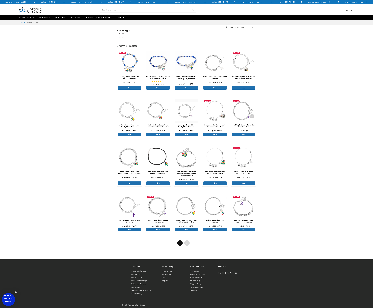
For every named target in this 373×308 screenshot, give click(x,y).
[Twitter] (220, 273)
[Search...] (193, 10)
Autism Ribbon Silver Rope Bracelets (215, 221)
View (129, 88)
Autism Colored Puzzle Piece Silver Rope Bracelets (186, 221)
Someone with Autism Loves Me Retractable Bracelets (215, 126)
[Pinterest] (230, 273)
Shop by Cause (136, 277)
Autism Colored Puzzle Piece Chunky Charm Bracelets (129, 126)
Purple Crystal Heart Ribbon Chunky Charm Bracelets (186, 126)
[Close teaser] (16, 292)
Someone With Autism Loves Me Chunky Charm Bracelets (243, 77)
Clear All (120, 37)
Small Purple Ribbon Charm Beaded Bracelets (158, 221)
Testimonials (135, 287)
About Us (193, 290)
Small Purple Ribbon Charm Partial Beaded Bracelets (243, 221)
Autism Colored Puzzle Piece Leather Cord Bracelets (158, 172)
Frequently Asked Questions (141, 290)
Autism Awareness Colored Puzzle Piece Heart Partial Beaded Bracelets (186, 173)
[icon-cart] (351, 10)
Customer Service (196, 277)
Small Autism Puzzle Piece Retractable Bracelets (243, 172)
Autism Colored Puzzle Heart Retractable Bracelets (215, 172)
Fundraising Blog (136, 294)
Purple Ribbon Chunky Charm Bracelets (129, 221)
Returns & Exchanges (138, 271)
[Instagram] (236, 273)
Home (23, 22)
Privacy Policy (195, 281)
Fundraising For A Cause (136, 305)
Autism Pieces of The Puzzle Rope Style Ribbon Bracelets (158, 77)
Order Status (167, 271)
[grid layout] (226, 27)
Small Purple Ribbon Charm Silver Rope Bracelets (243, 126)
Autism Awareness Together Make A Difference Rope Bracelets (186, 78)
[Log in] (347, 10)
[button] (158, 81)
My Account (166, 274)
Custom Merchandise (138, 284)
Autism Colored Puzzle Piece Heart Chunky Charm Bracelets (158, 126)
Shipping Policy (136, 274)
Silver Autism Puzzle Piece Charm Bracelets (215, 77)
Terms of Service (196, 287)
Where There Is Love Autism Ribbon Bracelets (129, 77)
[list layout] (224, 27)
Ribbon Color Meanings (139, 281)
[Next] (193, 243)
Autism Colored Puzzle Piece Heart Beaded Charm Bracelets (129, 172)
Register (165, 281)
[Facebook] (225, 273)
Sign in (164, 277)
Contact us (194, 271)
